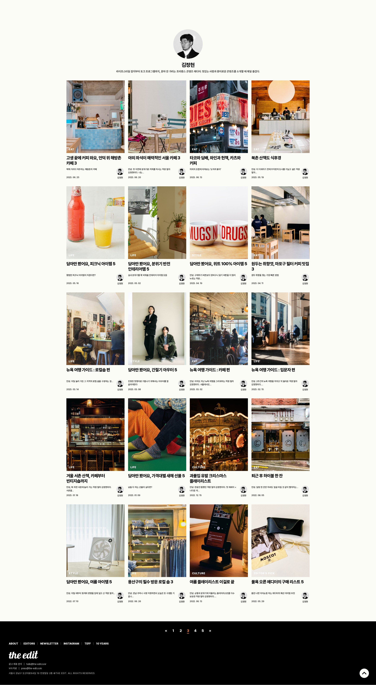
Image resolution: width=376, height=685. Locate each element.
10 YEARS (102, 643)
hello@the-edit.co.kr (36, 664)
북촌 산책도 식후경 (266, 157)
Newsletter (49, 643)
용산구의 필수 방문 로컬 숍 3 (150, 581)
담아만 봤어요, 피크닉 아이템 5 (90, 263)
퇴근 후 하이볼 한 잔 (267, 475)
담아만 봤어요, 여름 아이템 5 (89, 581)
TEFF (87, 643)
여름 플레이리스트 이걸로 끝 (212, 581)
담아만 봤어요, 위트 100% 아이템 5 (218, 263)
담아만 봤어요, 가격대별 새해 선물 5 (156, 475)
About (13, 643)
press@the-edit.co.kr (31, 668)
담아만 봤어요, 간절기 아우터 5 (152, 369)
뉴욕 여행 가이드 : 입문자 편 (273, 369)
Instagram (71, 643)
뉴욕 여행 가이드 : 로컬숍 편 (88, 369)
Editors (29, 643)
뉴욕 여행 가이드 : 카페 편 (210, 369)
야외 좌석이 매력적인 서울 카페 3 (154, 157)
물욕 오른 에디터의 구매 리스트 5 (277, 581)
